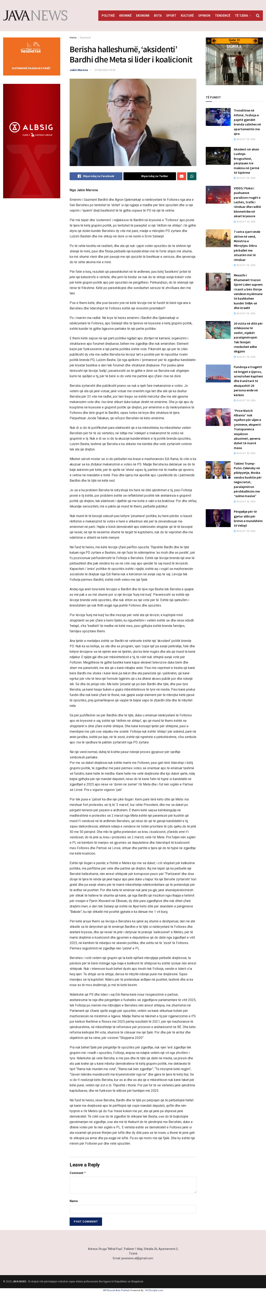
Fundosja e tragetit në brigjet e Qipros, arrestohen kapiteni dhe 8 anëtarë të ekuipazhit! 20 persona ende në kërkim (248, 381)
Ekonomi (142, 15)
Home (73, 37)
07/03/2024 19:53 (105, 70)
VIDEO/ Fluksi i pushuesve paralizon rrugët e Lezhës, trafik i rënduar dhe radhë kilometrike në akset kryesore (247, 202)
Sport (171, 15)
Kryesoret (85, 37)
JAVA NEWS (19, 1281)
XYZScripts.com (154, 1290)
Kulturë (187, 15)
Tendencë (222, 15)
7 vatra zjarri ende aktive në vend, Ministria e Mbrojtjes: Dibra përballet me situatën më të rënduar (247, 246)
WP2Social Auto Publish (116, 1290)
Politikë (108, 15)
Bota (158, 15)
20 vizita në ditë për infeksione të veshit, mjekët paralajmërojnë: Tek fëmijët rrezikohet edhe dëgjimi (248, 337)
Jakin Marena (79, 70)
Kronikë (125, 15)
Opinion (204, 15)
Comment (78, 1173)
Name (74, 1201)
